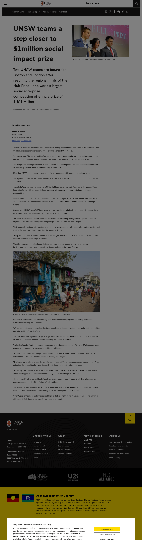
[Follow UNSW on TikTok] (123, 11)
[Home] (46, 3)
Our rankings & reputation (120, 442)
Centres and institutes (119, 454)
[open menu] (5, 3)
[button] (130, 418)
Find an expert (33, 12)
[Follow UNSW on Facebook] (114, 11)
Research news (89, 451)
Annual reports (50, 12)
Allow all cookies (107, 529)
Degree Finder (64, 446)
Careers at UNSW (39, 450)
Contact (63, 12)
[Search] (136, 3)
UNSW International (66, 442)
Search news (18, 12)
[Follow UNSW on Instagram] (110, 11)
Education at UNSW (40, 454)
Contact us (37, 442)
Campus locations (116, 450)
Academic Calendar (65, 454)
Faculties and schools (118, 446)
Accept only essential (107, 534)
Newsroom (87, 444)
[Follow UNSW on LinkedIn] (106, 11)
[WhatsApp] (127, 11)
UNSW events (89, 448)
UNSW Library (114, 458)
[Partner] (92, 3)
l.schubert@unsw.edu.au (21, 140)
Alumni (35, 458)
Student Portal (64, 450)
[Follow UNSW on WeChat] (118, 11)
